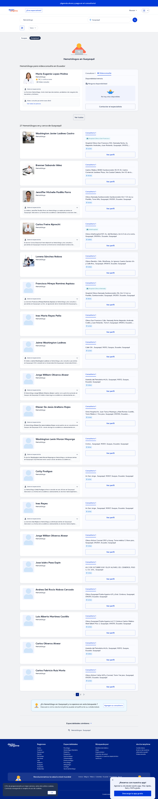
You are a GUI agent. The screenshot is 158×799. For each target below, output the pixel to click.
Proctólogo (67, 762)
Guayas (24, 38)
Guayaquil (35, 38)
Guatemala (113, 777)
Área (97, 750)
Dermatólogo (68, 756)
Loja (38, 760)
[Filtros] (22, 28)
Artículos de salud (102, 754)
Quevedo (40, 767)
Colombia (99, 777)
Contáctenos (140, 748)
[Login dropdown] (145, 10)
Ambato (39, 762)
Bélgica (86, 777)
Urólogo (66, 767)
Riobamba (40, 769)
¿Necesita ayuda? (142, 752)
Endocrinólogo (68, 760)
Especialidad (100, 752)
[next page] (83, 694)
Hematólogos (76, 730)
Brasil (120, 777)
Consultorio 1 (90, 73)
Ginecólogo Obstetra (71, 750)
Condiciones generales (110, 794)
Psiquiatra (67, 754)
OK (52, 793)
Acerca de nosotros (142, 750)
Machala (40, 758)
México (92, 777)
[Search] (135, 20)
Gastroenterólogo (70, 769)
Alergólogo (67, 764)
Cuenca (39, 750)
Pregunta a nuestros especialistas (107, 756)
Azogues (40, 764)
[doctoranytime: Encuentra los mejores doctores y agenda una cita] (69, 730)
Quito (39, 748)
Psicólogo (67, 748)
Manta (39, 754)
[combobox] (53, 19)
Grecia (80, 777)
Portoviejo (40, 756)
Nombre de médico (102, 748)
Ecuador (105, 777)
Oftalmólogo (68, 758)
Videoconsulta (141, 754)
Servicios (99, 758)
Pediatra (67, 752)
